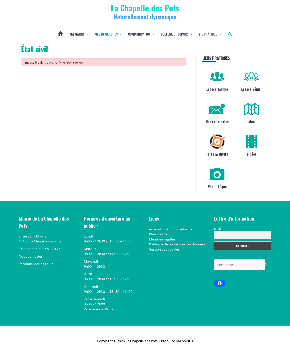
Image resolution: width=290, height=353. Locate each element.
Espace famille (217, 89)
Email (217, 228)
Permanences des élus (36, 264)
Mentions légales (162, 239)
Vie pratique (208, 34)
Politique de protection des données (177, 244)
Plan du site (158, 234)
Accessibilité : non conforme (170, 229)
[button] (230, 34)
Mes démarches (106, 34)
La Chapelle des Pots (145, 8)
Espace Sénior (251, 89)
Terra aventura (217, 154)
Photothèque (217, 186)
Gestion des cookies (164, 249)
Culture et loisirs (175, 34)
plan (251, 121)
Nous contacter (217, 121)
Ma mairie (77, 34)
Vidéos (251, 154)
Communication (139, 34)
